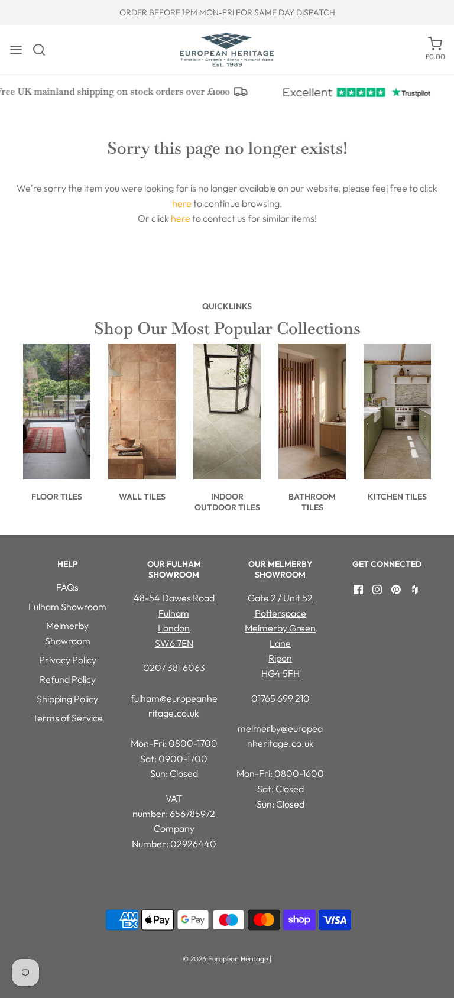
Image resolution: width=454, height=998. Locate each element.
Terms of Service (68, 718)
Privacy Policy (67, 660)
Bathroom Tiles (312, 502)
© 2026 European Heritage (225, 958)
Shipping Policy (67, 699)
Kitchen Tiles (397, 496)
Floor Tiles (56, 496)
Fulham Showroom (67, 607)
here (182, 203)
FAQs (67, 587)
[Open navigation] (16, 50)
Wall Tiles (142, 496)
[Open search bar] (43, 50)
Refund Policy (68, 679)
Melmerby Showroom (67, 633)
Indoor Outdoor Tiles (227, 502)
